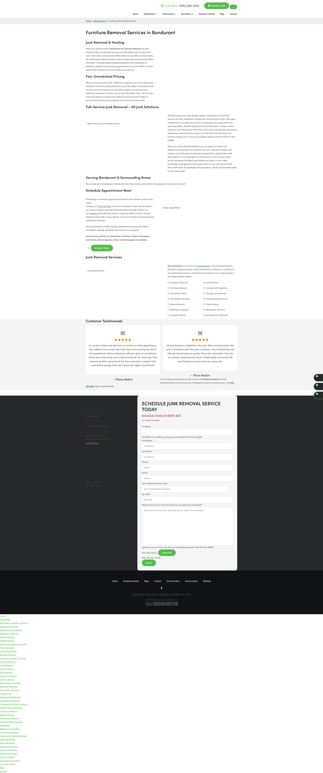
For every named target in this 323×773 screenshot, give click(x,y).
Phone (145, 462)
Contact (3, 771)
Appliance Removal (9, 626)
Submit (149, 562)
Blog (2, 767)
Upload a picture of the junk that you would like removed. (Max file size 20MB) (177, 547)
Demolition (5, 725)
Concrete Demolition (9, 732)
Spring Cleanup (7, 679)
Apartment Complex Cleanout (13, 623)
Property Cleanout (8, 676)
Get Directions (92, 443)
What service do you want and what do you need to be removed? (172, 504)
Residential (5, 619)
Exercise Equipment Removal (13, 644)
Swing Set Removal (9, 686)
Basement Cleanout (9, 633)
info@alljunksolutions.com (98, 426)
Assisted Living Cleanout (11, 630)
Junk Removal (203, 266)
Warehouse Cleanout (9, 718)
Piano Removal (7, 669)
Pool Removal (6, 672)
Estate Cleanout (7, 640)
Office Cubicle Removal (11, 707)
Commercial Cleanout (10, 700)
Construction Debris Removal (13, 736)
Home (2, 616)
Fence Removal (7, 647)
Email (145, 472)
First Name (147, 440)
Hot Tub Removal (8, 661)
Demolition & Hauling (9, 760)
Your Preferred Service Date (154, 483)
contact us (94, 213)
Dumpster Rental (8, 764)
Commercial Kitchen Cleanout (13, 704)
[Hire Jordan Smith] (161, 602)
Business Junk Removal (10, 697)
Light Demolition (7, 757)
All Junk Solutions (95, 9)
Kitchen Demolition (8, 753)
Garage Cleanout (8, 654)
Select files (167, 552)
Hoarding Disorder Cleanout (13, 658)
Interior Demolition (8, 750)
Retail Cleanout (7, 714)
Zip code (146, 494)
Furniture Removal (8, 651)
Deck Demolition (7, 739)
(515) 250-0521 (104, 206)
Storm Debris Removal (10, 683)
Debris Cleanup (7, 637)
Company (146, 426)
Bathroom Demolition (10, 729)
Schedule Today (102, 247)
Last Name (147, 451)
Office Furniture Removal (11, 721)
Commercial (5, 693)
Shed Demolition (7, 743)
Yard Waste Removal (9, 690)
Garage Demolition (9, 746)
